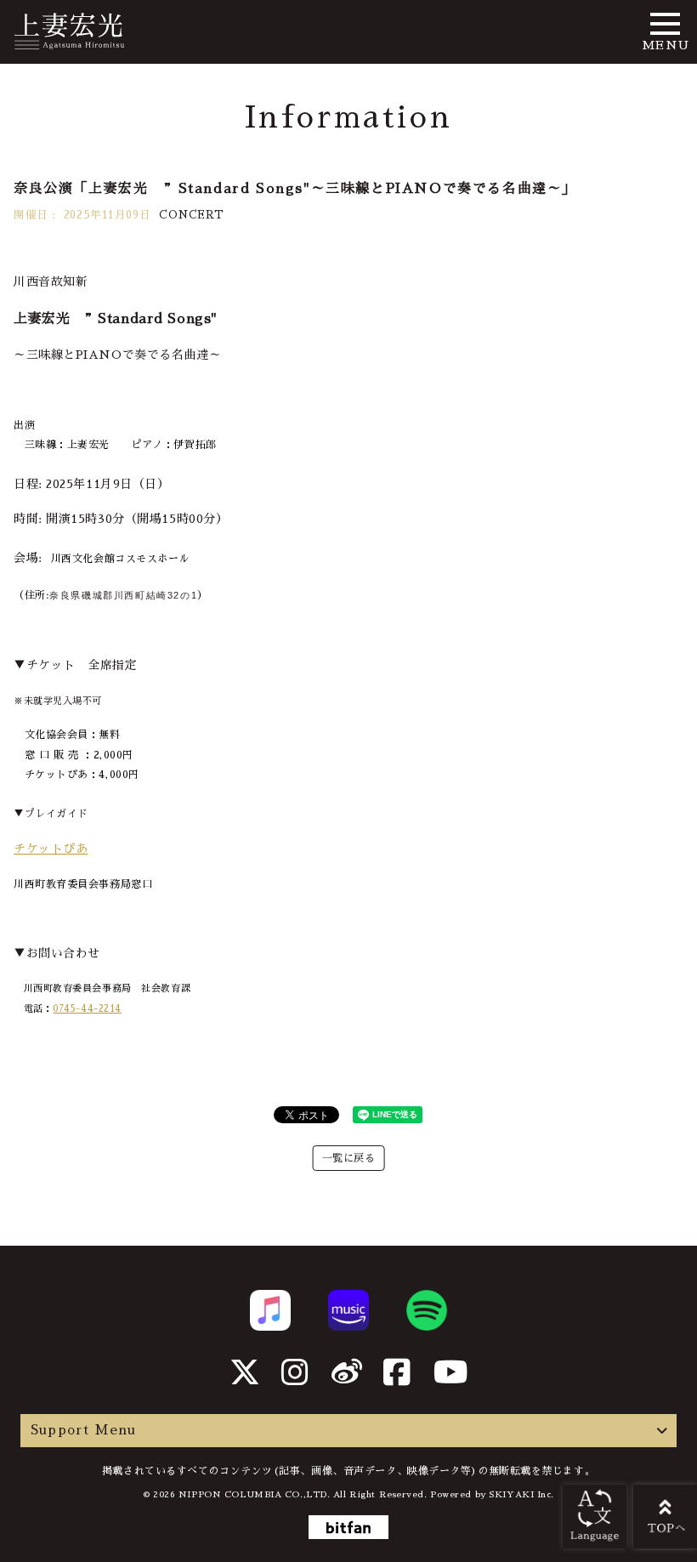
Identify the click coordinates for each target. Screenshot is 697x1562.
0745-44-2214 (87, 1009)
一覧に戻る (349, 1158)
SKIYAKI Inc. (521, 1494)
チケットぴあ (51, 849)
